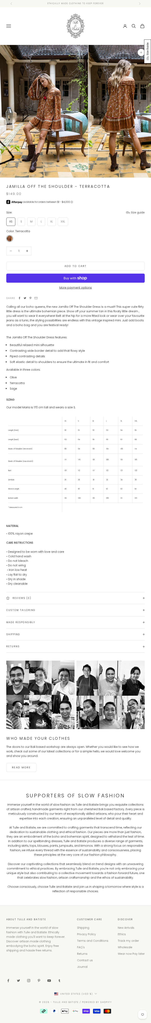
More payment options (75, 288)
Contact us (85, 960)
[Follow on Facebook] (8, 981)
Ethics (122, 934)
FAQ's (81, 947)
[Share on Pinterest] (30, 298)
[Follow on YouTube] (49, 981)
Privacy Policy (86, 934)
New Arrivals (126, 928)
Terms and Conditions (92, 941)
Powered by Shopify (97, 1002)
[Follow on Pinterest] (39, 981)
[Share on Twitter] (25, 298)
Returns (82, 954)
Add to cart (75, 266)
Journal (82, 967)
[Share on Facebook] (19, 298)
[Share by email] (36, 298)
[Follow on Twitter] (18, 981)
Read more (21, 767)
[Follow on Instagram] (29, 981)
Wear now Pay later (131, 954)
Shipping (83, 928)
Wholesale (125, 947)
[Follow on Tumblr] (59, 981)
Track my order (128, 941)
